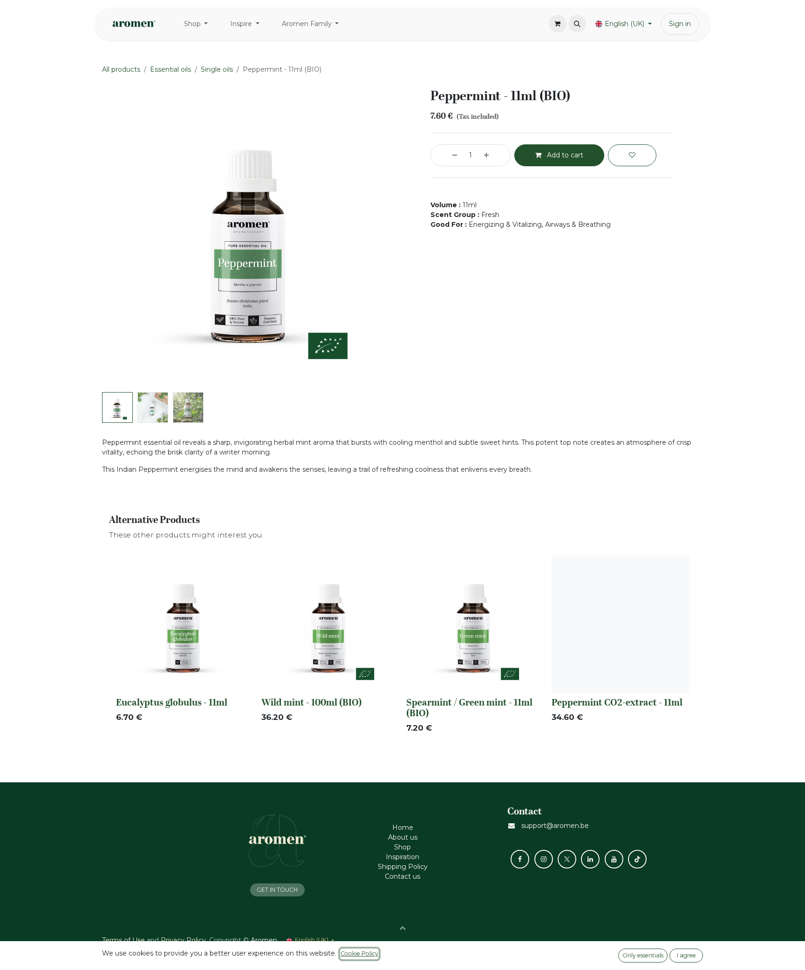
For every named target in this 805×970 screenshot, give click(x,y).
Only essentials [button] (642, 955)
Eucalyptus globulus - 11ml (171, 702)
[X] (567, 859)
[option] (402, 646)
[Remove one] (446, 155)
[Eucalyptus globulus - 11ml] (185, 624)
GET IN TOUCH (277, 889)
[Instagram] (543, 859)
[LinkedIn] (590, 859)
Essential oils (170, 69)
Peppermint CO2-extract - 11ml (617, 702)
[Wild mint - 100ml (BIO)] (330, 624)
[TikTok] (637, 859)
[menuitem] (196, 24)
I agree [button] (686, 955)
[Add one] (494, 155)
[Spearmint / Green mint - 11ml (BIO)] (475, 624)
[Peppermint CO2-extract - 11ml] (620, 624)
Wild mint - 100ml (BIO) (311, 702)
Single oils (217, 69)
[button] (577, 24)
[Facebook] (520, 859)
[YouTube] (614, 859)
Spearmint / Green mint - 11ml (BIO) (469, 707)
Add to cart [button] (564, 155)
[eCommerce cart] (557, 24)
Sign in (680, 24)
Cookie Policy (359, 953)
